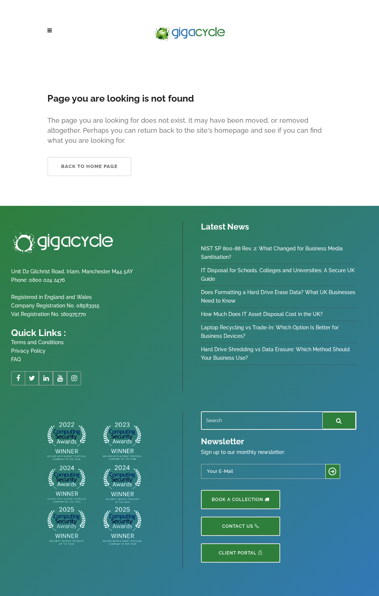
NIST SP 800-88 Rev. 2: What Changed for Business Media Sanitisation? (272, 253)
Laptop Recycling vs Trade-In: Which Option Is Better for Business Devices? (270, 332)
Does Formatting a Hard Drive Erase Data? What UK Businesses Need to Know (278, 296)
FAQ (16, 359)
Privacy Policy (28, 351)
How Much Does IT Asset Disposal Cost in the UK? (262, 314)
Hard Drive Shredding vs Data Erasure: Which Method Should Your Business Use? (275, 353)
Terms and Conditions (37, 342)
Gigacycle (57, 58)
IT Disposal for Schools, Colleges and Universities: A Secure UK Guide (278, 274)
